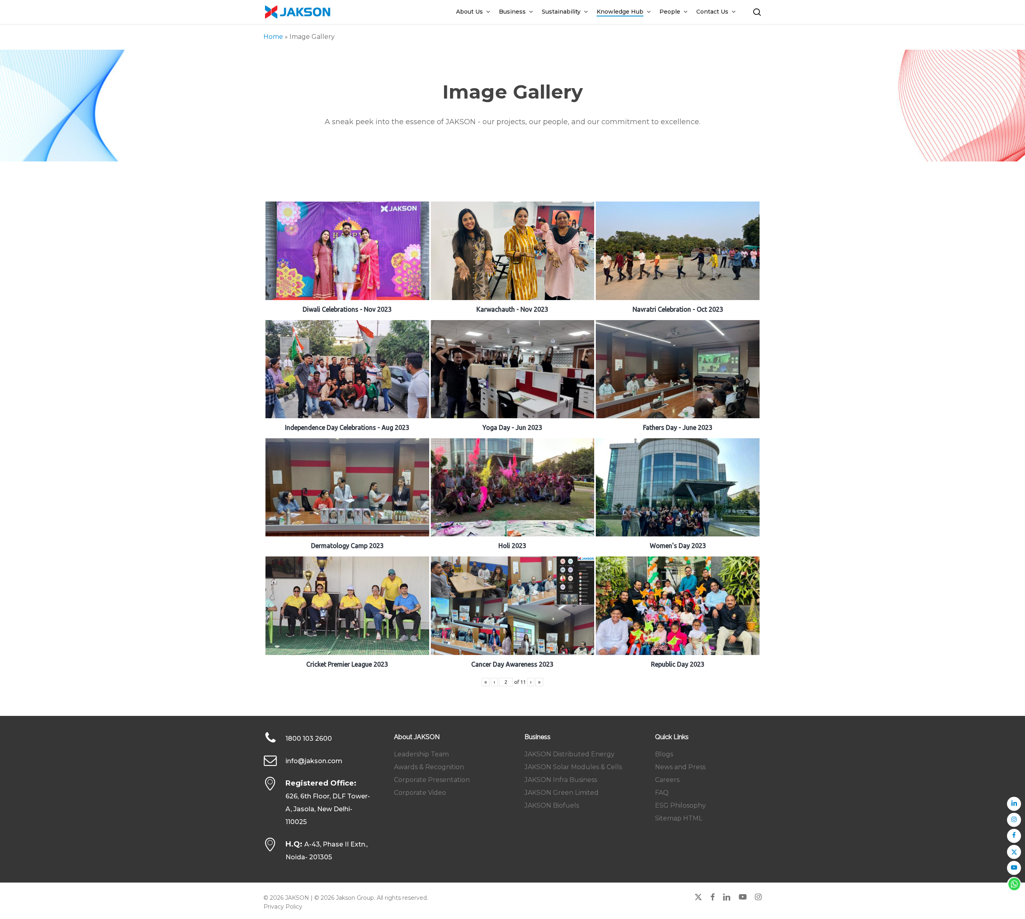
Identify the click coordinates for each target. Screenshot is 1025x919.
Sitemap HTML (678, 818)
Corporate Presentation (432, 780)
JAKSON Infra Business (561, 780)
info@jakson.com (313, 761)
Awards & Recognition (429, 767)
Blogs (664, 754)
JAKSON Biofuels (552, 805)
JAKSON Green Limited (562, 792)
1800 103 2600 (308, 738)
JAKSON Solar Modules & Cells (573, 767)
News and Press (680, 767)
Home (273, 36)
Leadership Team (421, 754)
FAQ (662, 792)
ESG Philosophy (680, 805)
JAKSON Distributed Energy (570, 754)
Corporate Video (420, 792)
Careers (667, 780)
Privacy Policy (282, 906)
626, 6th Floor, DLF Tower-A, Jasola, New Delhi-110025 (327, 809)
